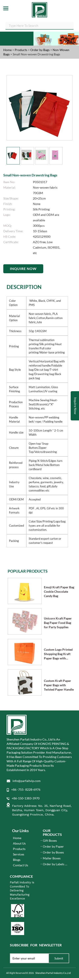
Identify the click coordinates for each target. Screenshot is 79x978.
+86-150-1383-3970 (26, 798)
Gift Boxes (50, 840)
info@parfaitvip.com (27, 781)
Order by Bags (40, 50)
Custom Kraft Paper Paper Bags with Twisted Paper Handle (59, 685)
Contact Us (20, 865)
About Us (19, 843)
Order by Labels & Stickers (55, 864)
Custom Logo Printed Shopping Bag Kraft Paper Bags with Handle (58, 654)
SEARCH (70, 25)
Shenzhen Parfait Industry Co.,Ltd (53, 972)
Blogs (16, 860)
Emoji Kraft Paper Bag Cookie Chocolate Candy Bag (59, 591)
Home (7, 50)
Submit (58, 958)
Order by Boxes (53, 852)
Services (18, 854)
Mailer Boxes (52, 858)
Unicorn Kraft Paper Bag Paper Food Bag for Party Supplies (58, 622)
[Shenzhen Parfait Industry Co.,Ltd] (39, 8)
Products (21, 50)
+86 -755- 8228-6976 (25, 789)
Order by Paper (53, 846)
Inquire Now (23, 268)
